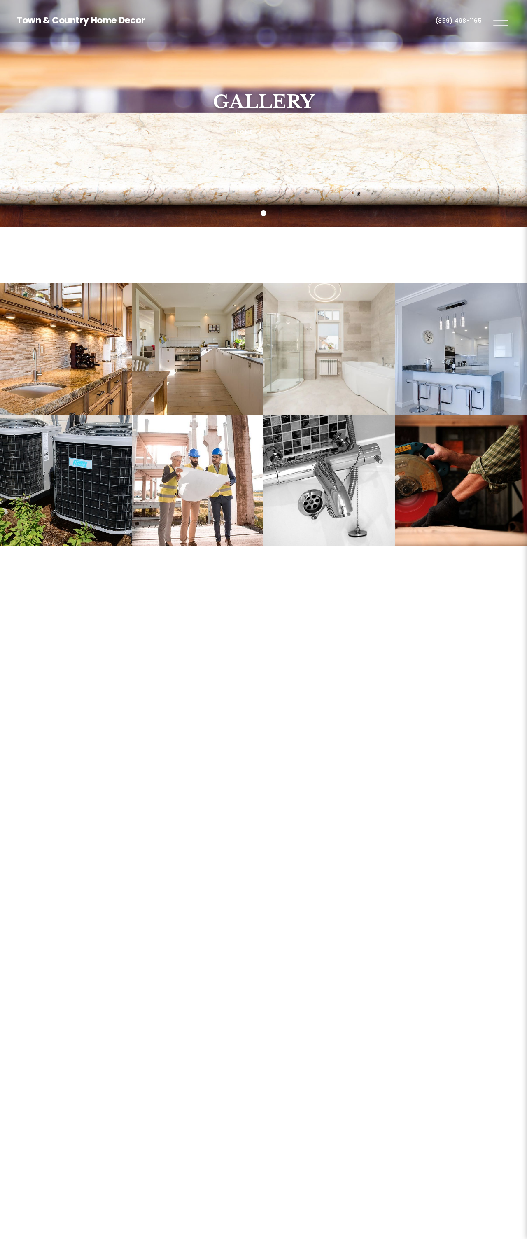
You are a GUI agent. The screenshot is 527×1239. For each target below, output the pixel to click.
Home (244, 132)
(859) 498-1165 (458, 20)
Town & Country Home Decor (80, 20)
